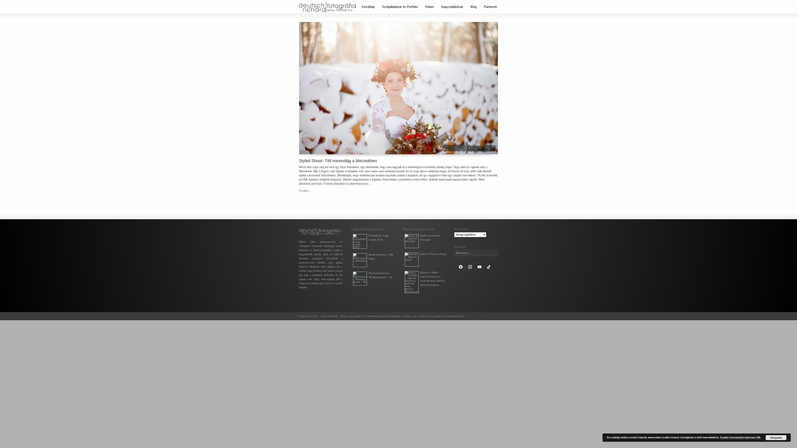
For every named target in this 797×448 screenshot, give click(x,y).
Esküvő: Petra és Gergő (433, 254)
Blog (474, 7)
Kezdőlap (368, 7)
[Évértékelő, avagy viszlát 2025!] (360, 241)
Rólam (429, 7)
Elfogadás (776, 437)
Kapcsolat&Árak (452, 7)
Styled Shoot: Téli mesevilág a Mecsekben (338, 160)
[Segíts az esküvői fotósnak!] (412, 241)
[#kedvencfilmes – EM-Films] (360, 260)
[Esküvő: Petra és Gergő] (412, 260)
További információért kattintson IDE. (740, 437)
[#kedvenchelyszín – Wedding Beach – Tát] (360, 279)
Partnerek (490, 7)
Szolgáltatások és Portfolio (400, 7)
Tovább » (304, 191)
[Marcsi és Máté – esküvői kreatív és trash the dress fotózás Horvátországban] (412, 282)
